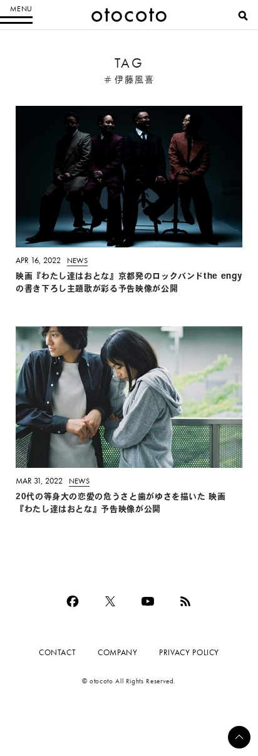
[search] (243, 15)
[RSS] (185, 601)
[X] (110, 601)
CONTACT (57, 652)
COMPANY (117, 652)
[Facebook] (72, 601)
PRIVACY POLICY (189, 652)
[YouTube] (147, 601)
